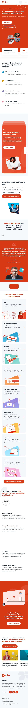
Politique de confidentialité (7, 701)
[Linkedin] (13, 692)
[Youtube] (10, 692)
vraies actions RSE (12, 570)
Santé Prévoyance (12, 120)
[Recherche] (20, 2)
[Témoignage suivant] (16, 286)
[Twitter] (16, 692)
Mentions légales (5, 699)
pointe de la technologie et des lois (17, 546)
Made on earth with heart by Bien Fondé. (10, 703)
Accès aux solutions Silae (7, 704)
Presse (3, 696)
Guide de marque (5, 698)
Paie (4, 120)
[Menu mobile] (25, 2)
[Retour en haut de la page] (24, 704)
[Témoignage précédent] (11, 286)
